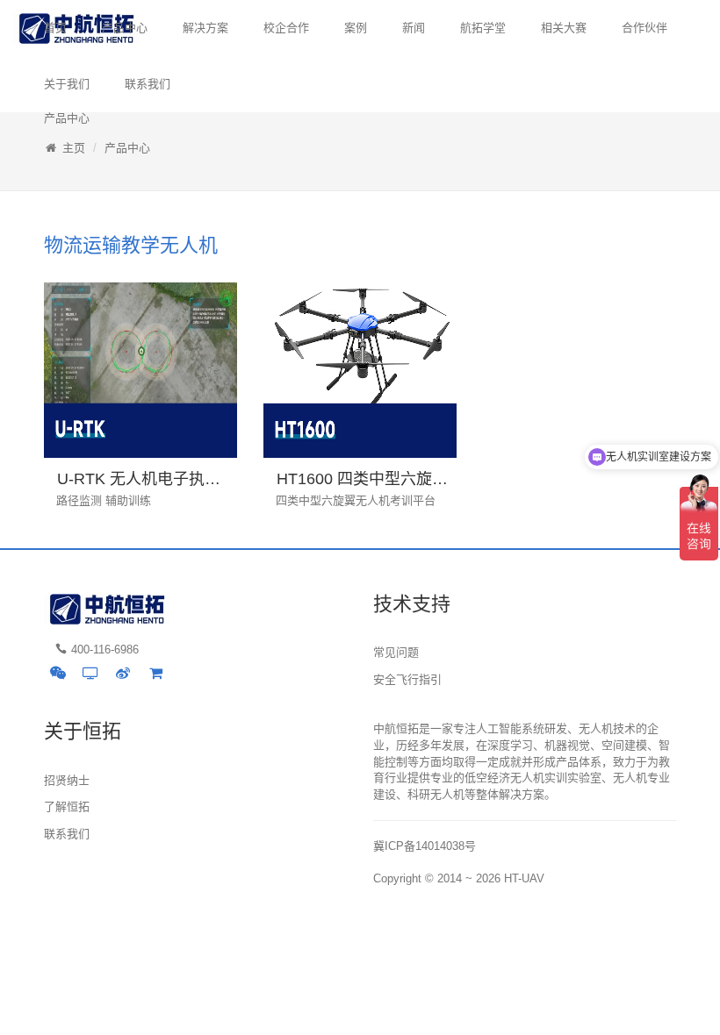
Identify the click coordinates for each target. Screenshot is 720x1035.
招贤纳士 (67, 780)
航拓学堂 (483, 27)
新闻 (413, 27)
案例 (355, 27)
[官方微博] (123, 673)
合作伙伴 (644, 27)
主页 (73, 147)
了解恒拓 (67, 806)
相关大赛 (564, 27)
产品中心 (125, 27)
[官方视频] (90, 673)
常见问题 (396, 652)
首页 (55, 27)
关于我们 (67, 83)
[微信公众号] (58, 673)
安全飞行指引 (407, 679)
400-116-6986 (105, 649)
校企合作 (286, 27)
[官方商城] (155, 673)
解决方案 (205, 27)
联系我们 (147, 83)
